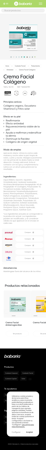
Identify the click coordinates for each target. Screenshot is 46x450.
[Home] (23, 3)
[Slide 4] (19, 57)
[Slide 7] (27, 57)
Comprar (28, 232)
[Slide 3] (16, 57)
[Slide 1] (11, 57)
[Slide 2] (13, 57)
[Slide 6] (24, 57)
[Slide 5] (21, 57)
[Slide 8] (29, 57)
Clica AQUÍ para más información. (23, 426)
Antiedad (10, 70)
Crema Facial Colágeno (27, 70)
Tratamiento (35, 66)
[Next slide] (29, 304)
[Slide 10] (35, 57)
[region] (23, 414)
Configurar (16, 432)
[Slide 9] (32, 57)
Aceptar (29, 432)
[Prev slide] (6, 304)
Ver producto (17, 334)
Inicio (7, 66)
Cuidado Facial (20, 66)
